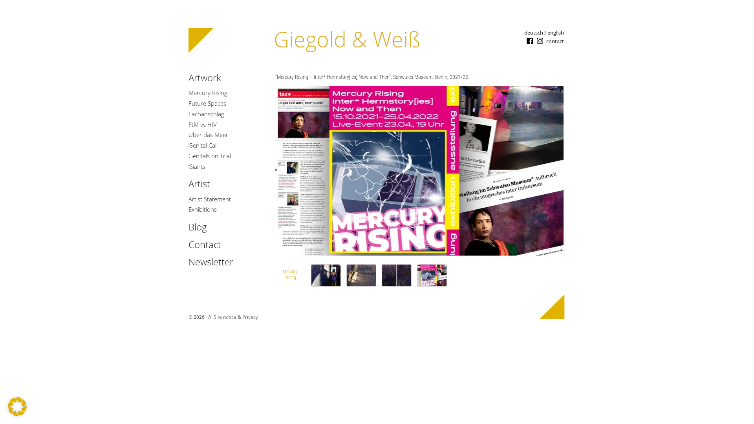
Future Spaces (207, 103)
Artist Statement (209, 199)
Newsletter (210, 261)
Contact (204, 244)
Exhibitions (202, 209)
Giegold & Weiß (347, 38)
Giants (196, 166)
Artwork (204, 77)
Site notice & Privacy (236, 317)
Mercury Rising (207, 93)
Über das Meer (208, 135)
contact (555, 41)
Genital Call (203, 145)
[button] (17, 406)
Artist (199, 183)
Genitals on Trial (209, 156)
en (555, 32)
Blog (197, 226)
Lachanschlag (206, 114)
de (533, 32)
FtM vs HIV (202, 124)
